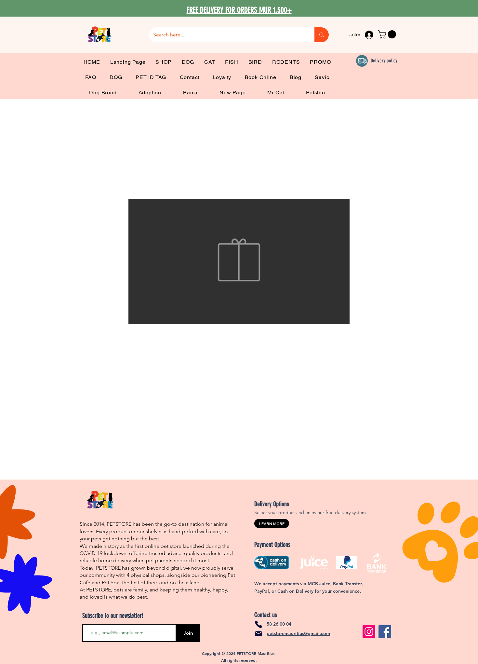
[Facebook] (384, 631)
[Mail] (258, 634)
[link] (388, 34)
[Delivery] (362, 61)
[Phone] (258, 624)
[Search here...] (321, 34)
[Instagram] (369, 631)
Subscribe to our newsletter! (112, 615)
